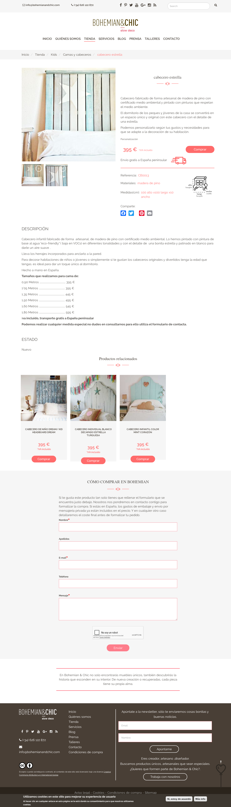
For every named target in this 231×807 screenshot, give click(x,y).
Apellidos (64, 538)
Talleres (152, 38)
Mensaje (63, 595)
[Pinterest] (141, 213)
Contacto (171, 38)
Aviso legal (82, 792)
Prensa (135, 38)
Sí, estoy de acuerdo (179, 799)
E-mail (62, 557)
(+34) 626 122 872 (83, 5)
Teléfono (63, 576)
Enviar (118, 648)
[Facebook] (123, 213)
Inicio (47, 38)
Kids (54, 54)
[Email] (149, 213)
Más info (200, 799)
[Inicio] (115, 25)
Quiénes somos (68, 38)
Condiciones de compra (86, 752)
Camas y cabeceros (77, 54)
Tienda (89, 38)
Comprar (200, 149)
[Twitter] (131, 213)
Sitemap (151, 792)
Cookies (98, 792)
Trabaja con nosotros (165, 776)
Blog (122, 38)
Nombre (63, 520)
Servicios (106, 38)
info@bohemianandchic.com (42, 5)
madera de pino (148, 183)
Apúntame (164, 749)
